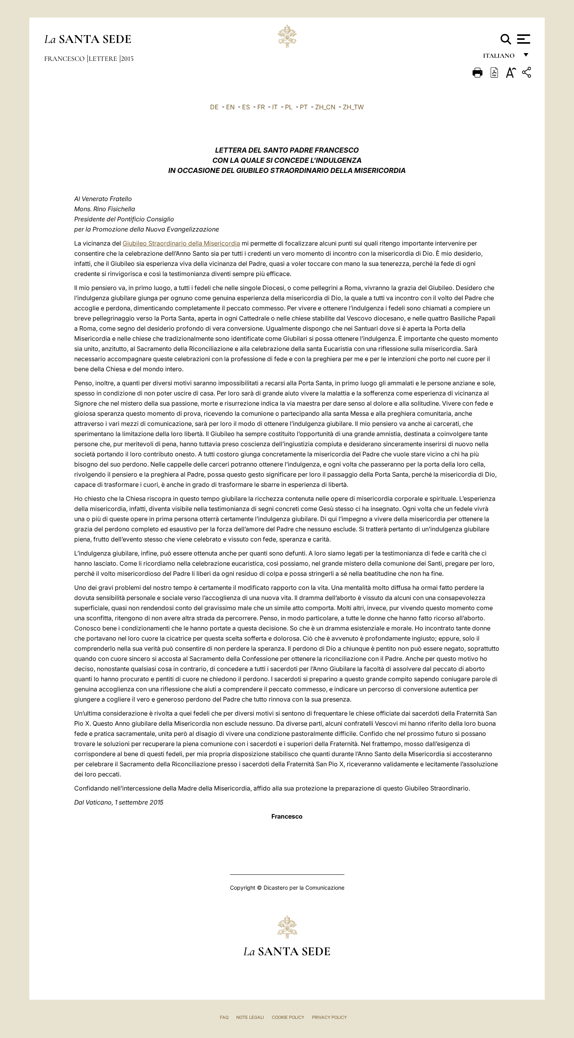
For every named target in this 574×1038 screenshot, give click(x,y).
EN (230, 107)
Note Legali (250, 1017)
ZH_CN (325, 107)
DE (214, 107)
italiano (500, 58)
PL (288, 107)
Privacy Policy (329, 1017)
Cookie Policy (288, 1017)
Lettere (104, 58)
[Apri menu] (522, 39)
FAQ (224, 1017)
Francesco (65, 58)
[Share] (527, 73)
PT (304, 107)
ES (246, 107)
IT (275, 107)
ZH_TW (353, 107)
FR (261, 107)
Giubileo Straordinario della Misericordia (181, 243)
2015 (127, 58)
